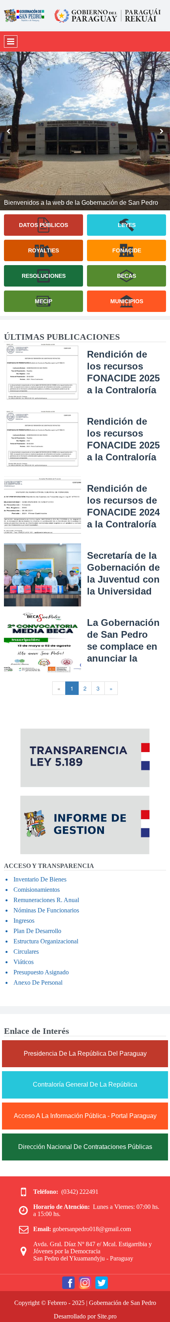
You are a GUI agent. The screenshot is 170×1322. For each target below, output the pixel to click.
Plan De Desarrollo (37, 931)
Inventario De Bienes (39, 879)
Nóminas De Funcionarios (46, 910)
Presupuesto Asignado (41, 972)
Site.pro (107, 1316)
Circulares (26, 951)
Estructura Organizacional (45, 941)
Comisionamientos (36, 889)
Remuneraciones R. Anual (46, 900)
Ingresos (23, 920)
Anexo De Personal (37, 982)
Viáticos (23, 961)
